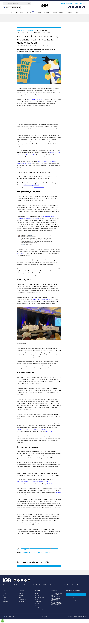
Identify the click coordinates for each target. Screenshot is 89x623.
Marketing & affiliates (41, 584)
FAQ (20, 597)
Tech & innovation (81, 584)
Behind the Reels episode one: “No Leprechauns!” (57, 599)
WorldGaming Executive (58, 12)
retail (38, 552)
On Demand (46, 12)
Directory (40, 12)
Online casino (54, 548)
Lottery (33, 584)
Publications (69, 12)
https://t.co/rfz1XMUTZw (24, 429)
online (35, 552)
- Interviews (57, 596)
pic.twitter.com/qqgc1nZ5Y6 (39, 429)
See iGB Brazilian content (12, 7)
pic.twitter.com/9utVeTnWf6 (31, 185)
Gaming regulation (31, 30)
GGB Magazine (38, 605)
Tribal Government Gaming (40, 609)
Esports (13, 584)
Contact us (21, 595)
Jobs (77, 12)
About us (21, 593)
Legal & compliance (25, 584)
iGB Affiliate (37, 595)
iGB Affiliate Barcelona (39, 597)
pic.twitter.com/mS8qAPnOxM (39, 481)
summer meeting (45, 552)
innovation (37, 548)
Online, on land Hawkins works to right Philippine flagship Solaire (57, 594)
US (22, 554)
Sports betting (67, 584)
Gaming (23, 30)
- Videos (56, 600)
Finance (18, 584)
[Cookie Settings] (2, 620)
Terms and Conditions (82, 616)
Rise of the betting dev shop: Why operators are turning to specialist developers (57, 603)
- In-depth (57, 605)
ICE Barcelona (38, 601)
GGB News (37, 603)
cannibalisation (24, 552)
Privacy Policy (70, 616)
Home (12, 12)
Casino (32, 548)
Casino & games (25, 548)
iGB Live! (36, 593)
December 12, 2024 (39, 187)
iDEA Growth (20, 253)
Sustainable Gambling (58, 584)
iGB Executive (37, 599)
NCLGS (31, 552)
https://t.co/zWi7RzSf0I (23, 481)
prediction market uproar (35, 99)
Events (4, 597)
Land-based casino (45, 548)
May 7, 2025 (50, 483)
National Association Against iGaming (43, 299)
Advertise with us (79, 3)
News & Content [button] (19, 12)
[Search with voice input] (29, 4)
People (49, 584)
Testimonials (21, 601)
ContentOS (30, 12)
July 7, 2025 (49, 431)
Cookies (75, 616)
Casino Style (37, 607)
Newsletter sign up (66, 3)
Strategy (74, 584)
